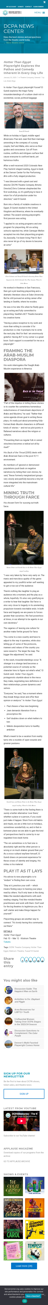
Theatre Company (27, 77)
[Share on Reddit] (34, 959)
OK (24, 1301)
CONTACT (28, 7)
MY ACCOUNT (11, 7)
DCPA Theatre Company (19, 947)
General (37, 77)
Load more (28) (24, 1266)
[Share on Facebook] (23, 959)
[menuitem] (11, 6)
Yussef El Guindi (32, 951)
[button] (37, 12)
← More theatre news (14, 42)
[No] (44, 1295)
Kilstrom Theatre (16, 951)
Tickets (7, 942)
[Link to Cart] (43, 2)
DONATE (20, 7)
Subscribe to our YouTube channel (19, 1135)
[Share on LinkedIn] (30, 959)
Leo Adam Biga (9, 81)
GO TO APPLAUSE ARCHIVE (17, 1161)
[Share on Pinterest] (26, 959)
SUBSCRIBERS (38, 7)
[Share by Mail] (38, 959)
